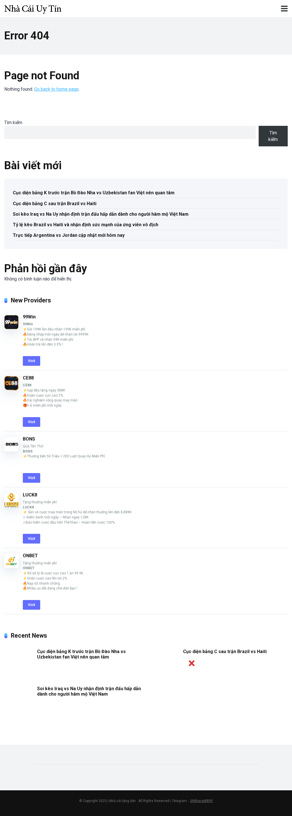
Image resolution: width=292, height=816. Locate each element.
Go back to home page (56, 89)
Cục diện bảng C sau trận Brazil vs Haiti (54, 203)
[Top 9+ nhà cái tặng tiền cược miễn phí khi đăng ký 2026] (32, 7)
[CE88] (11, 388)
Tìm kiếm (13, 122)
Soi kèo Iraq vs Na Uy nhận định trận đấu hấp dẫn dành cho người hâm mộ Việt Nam (100, 214)
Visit (31, 361)
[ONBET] (11, 566)
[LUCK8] (11, 505)
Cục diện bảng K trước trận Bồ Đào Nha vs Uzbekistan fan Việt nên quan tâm (94, 192)
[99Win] (11, 327)
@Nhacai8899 (201, 801)
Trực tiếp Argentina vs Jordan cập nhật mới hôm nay (69, 235)
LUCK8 (30, 495)
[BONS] (11, 450)
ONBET (30, 555)
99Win (29, 317)
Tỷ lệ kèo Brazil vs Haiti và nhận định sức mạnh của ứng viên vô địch (85, 224)
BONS (29, 439)
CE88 (28, 378)
